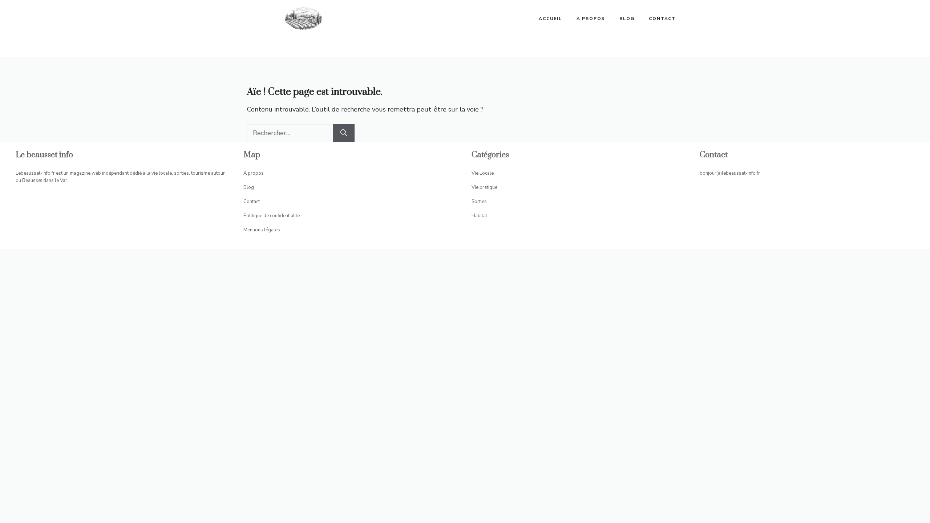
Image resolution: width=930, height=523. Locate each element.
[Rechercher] (344, 133)
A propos (591, 18)
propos (256, 173)
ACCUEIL (550, 18)
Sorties (479, 201)
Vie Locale (483, 173)
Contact (662, 18)
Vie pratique (484, 187)
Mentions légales (261, 230)
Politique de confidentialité (271, 215)
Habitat (479, 215)
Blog (626, 18)
